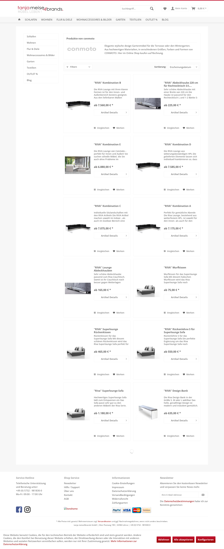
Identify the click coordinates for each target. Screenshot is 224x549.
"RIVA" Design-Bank (176, 390)
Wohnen (31, 42)
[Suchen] (152, 8)
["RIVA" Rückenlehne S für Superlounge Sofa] (148, 350)
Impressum (118, 487)
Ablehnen (163, 539)
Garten (30, 61)
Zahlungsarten (120, 502)
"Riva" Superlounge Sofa (109, 390)
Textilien (31, 67)
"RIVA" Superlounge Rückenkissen (106, 331)
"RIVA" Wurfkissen (175, 267)
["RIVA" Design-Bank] (148, 411)
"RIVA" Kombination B (107, 82)
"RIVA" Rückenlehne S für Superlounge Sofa (179, 331)
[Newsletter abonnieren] (203, 495)
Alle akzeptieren (183, 539)
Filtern (73, 66)
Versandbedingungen (123, 494)
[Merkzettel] (165, 8)
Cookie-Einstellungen (123, 483)
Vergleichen (102, 127)
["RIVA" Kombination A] (148, 227)
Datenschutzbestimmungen (179, 501)
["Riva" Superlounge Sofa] (78, 411)
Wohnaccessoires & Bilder (41, 55)
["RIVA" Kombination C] (78, 227)
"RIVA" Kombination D (177, 144)
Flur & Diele (33, 48)
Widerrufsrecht (120, 498)
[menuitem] (137, 8)
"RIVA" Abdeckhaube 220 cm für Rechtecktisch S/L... (181, 84)
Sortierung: (160, 66)
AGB (66, 498)
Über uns (69, 490)
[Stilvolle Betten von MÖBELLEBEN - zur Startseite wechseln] (48, 10)
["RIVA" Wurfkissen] (148, 288)
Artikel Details (109, 112)
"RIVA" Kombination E (107, 144)
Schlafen (31, 36)
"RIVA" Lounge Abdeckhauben (103, 269)
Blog (29, 80)
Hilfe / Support (72, 487)
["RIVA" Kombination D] (148, 165)
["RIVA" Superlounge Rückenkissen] (78, 350)
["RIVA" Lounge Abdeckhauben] (78, 288)
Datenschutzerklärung (124, 490)
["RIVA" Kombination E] (78, 165)
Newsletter (70, 483)
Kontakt (68, 494)
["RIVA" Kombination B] (78, 103)
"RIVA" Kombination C (107, 206)
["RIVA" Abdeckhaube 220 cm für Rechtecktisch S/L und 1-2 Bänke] (148, 103)
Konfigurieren (206, 539)
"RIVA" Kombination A (177, 206)
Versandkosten (104, 521)
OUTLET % (32, 73)
